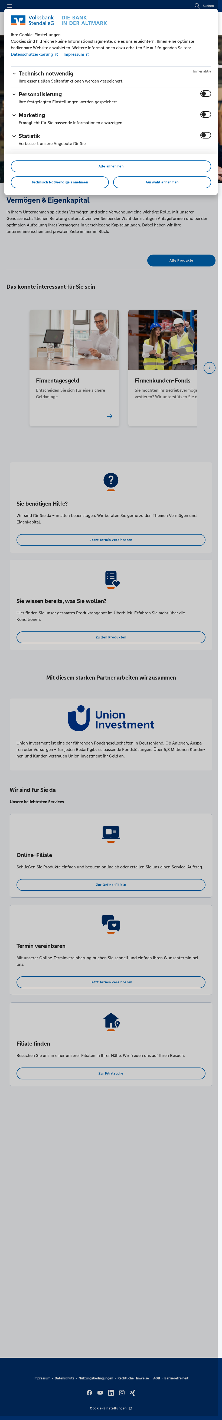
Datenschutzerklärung (32, 54)
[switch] (205, 93)
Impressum (74, 54)
